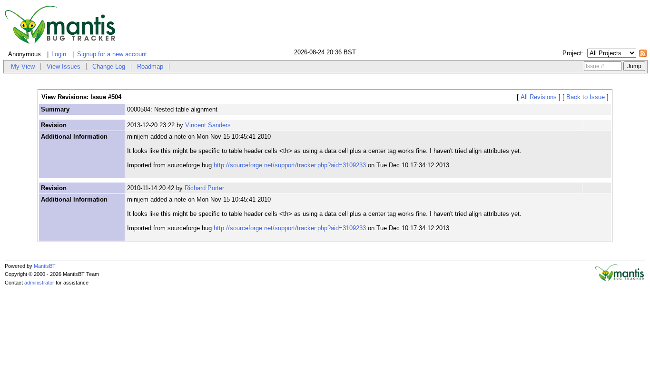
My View (23, 66)
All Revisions (539, 97)
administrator (39, 282)
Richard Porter (204, 188)
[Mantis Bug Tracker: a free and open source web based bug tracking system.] (619, 279)
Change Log (108, 66)
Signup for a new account (112, 54)
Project (572, 53)
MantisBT (45, 266)
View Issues (63, 66)
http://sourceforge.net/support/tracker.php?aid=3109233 (290, 165)
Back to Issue (585, 97)
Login (58, 54)
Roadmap (150, 66)
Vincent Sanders (208, 125)
